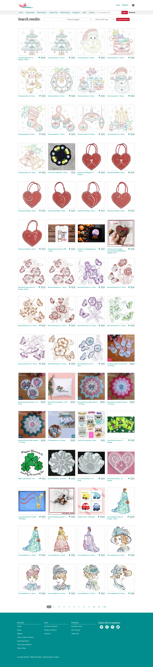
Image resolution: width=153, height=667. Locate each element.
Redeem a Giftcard (50, 630)
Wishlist (19, 633)
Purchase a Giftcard (50, 626)
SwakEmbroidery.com (32, 6)
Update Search (123, 19)
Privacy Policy (21, 648)
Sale (84, 12)
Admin (57, 657)
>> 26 (104, 607)
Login (118, 5)
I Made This (53, 12)
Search (124, 12)
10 (94, 607)
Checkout (47, 633)
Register (125, 5)
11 (99, 607)
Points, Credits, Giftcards (25, 637)
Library (19, 630)
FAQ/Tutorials (65, 12)
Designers (76, 12)
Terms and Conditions (24, 644)
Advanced (132, 12)
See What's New (76, 626)
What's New (30, 12)
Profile (19, 626)
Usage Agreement (23, 641)
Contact (91, 12)
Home (21, 12)
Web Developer (49, 657)
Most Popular (41, 12)
